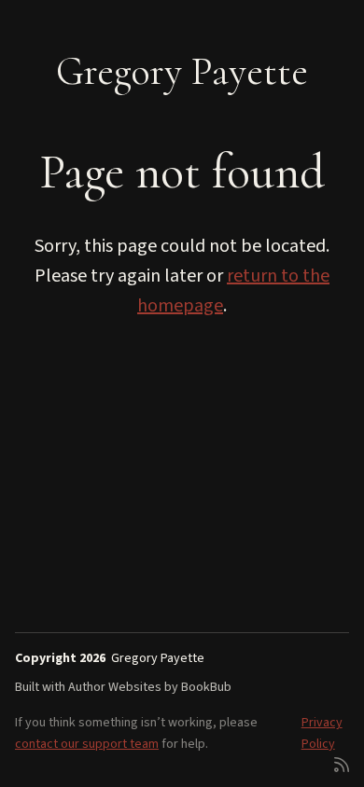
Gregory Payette (182, 71)
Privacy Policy (322, 732)
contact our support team (87, 744)
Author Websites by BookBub (149, 687)
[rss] (341, 763)
